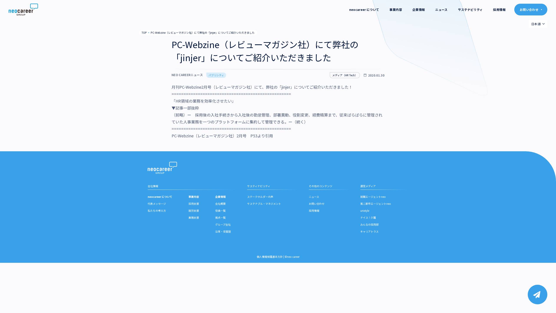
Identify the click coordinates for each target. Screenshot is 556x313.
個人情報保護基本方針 (270, 256)
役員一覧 (220, 210)
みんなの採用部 (369, 224)
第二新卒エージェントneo (375, 203)
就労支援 (194, 210)
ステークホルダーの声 (260, 196)
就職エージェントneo (373, 196)
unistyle (364, 210)
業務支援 (194, 217)
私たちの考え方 (157, 210)
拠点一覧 (220, 217)
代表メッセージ (157, 203)
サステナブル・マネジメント (264, 203)
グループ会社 (223, 224)
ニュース (441, 9)
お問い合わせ (316, 203)
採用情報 (499, 9)
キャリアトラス (369, 231)
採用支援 (194, 203)
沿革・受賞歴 (223, 231)
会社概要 (220, 203)
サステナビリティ (470, 9)
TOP (144, 32)
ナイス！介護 (368, 217)
